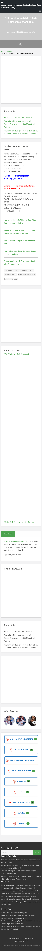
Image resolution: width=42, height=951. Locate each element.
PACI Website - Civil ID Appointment (18, 354)
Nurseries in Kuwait (21, 771)
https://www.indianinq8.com (15, 541)
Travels (21, 823)
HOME (12, 938)
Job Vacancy (11, 32)
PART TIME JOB (12, 279)
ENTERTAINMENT (21, 941)
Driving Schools (21, 802)
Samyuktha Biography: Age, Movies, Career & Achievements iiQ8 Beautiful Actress (19, 124)
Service (21, 813)
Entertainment (21, 750)
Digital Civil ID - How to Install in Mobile (19, 522)
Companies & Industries (21, 739)
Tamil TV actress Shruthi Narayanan (18, 117)
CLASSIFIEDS (28, 938)
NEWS (18, 938)
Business (21, 781)
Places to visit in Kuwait (22, 760)
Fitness (21, 792)
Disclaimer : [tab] (8, 534)
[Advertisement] (21, 80)
